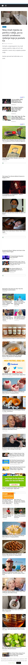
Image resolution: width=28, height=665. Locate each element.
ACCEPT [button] (18, 662)
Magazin (4, 26)
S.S (12, 43)
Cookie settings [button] (11, 662)
